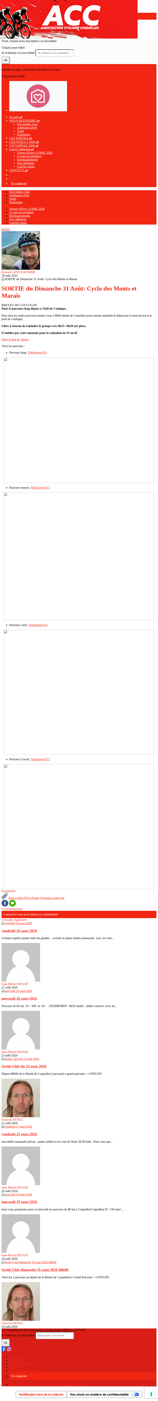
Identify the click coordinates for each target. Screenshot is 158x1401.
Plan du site (16, 1356)
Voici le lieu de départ (15, 339)
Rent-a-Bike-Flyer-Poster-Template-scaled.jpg (36, 898)
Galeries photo (26, 166)
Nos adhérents (25, 163)
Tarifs (20, 131)
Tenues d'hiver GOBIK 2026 (34, 152)
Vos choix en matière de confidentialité (99, 1394)
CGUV (13, 1367)
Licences (14, 1360)
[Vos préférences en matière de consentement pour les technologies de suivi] (151, 1394)
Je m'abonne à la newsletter (18, 52)
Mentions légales (19, 1363)
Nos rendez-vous (27, 124)
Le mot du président (29, 156)
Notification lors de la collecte (41, 1394)
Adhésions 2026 (27, 127)
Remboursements (27, 159)
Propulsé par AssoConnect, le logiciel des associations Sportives (48, 1384)
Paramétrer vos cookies (23, 1370)
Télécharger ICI (37, 352)
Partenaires (23, 134)
